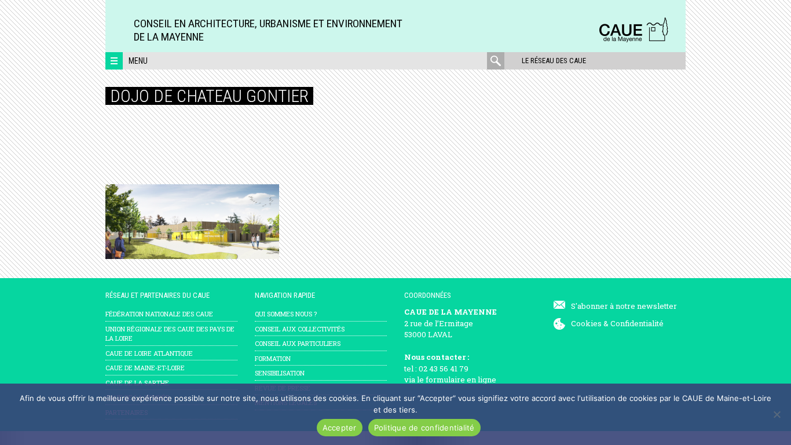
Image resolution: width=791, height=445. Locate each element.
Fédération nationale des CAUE (159, 313)
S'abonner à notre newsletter (624, 306)
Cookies (586, 323)
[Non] (776, 414)
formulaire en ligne (461, 379)
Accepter (340, 427)
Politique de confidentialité (424, 427)
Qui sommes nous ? (286, 313)
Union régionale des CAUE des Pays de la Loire (170, 333)
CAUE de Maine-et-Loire (145, 367)
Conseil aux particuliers (297, 343)
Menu (138, 60)
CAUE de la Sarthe (137, 382)
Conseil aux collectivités (300, 328)
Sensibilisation (280, 373)
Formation (273, 358)
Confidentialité (637, 323)
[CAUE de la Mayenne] (633, 40)
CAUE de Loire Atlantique (149, 353)
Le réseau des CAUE (554, 60)
